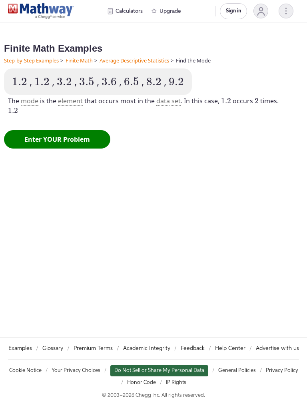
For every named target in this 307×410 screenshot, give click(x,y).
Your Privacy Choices (76, 370)
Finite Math (79, 60)
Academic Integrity (146, 348)
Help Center (230, 348)
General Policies (237, 370)
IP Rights (176, 382)
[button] (260, 11)
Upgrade (170, 11)
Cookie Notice (25, 370)
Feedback (193, 348)
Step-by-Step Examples (31, 60)
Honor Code (141, 382)
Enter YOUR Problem (57, 139)
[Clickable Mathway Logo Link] (41, 11)
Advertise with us (277, 348)
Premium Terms (93, 348)
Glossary (52, 348)
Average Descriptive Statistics (134, 60)
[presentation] (19, 81)
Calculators (129, 11)
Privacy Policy (282, 370)
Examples (20, 348)
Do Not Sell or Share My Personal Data (159, 370)
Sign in (233, 11)
